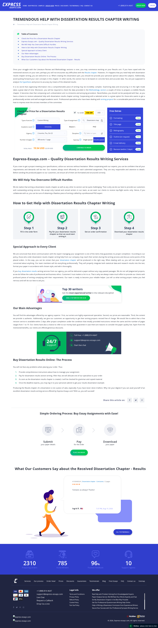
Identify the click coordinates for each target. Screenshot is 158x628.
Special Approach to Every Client (34, 50)
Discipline (75, 133)
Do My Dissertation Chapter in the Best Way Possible (110, 600)
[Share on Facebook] (129, 400)
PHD (94, 127)
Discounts (64, 6)
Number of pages (26, 140)
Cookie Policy (74, 602)
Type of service (27, 120)
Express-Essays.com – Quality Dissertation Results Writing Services (47, 41)
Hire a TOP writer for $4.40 (76, 298)
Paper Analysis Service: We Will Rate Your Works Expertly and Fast (114, 597)
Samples (41, 6)
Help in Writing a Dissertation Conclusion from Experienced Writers (115, 605)
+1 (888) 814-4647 (125, 5)
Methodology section (97, 90)
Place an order (79, 452)
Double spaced (99, 140)
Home (25, 6)
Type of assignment (70, 120)
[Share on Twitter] (135, 400)
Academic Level (26, 127)
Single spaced (88, 140)
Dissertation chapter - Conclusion (93, 481)
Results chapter (91, 72)
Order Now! (51, 581)
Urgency (29, 133)
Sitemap (142, 581)
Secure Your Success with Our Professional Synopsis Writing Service (115, 608)
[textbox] (95, 133)
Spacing (76, 140)
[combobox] (93, 120)
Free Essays (113, 581)
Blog (104, 581)
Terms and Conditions (77, 594)
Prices (57, 6)
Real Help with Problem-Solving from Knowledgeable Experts (113, 594)
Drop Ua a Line (43, 604)
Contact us (88, 6)
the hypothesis (25, 82)
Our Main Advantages (30, 53)
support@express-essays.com (87, 340)
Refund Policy (74, 600)
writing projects (107, 99)
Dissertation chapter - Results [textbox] (92, 120)
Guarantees (81, 581)
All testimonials (122, 532)
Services (27, 581)
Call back (45, 601)
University (48, 127)
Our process (32, 6)
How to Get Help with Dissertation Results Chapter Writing (44, 47)
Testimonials (74, 6)
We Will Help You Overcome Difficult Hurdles (39, 44)
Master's (72, 127)
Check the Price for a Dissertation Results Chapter (41, 38)
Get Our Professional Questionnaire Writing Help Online (111, 602)
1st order (85, 113)
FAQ (81, 6)
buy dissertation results (27, 271)
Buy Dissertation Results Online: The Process (39, 56)
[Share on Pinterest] (142, 400)
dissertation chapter (68, 260)
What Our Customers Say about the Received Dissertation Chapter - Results (51, 59)
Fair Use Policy (74, 605)
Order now (49, 6)
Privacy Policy (74, 597)
